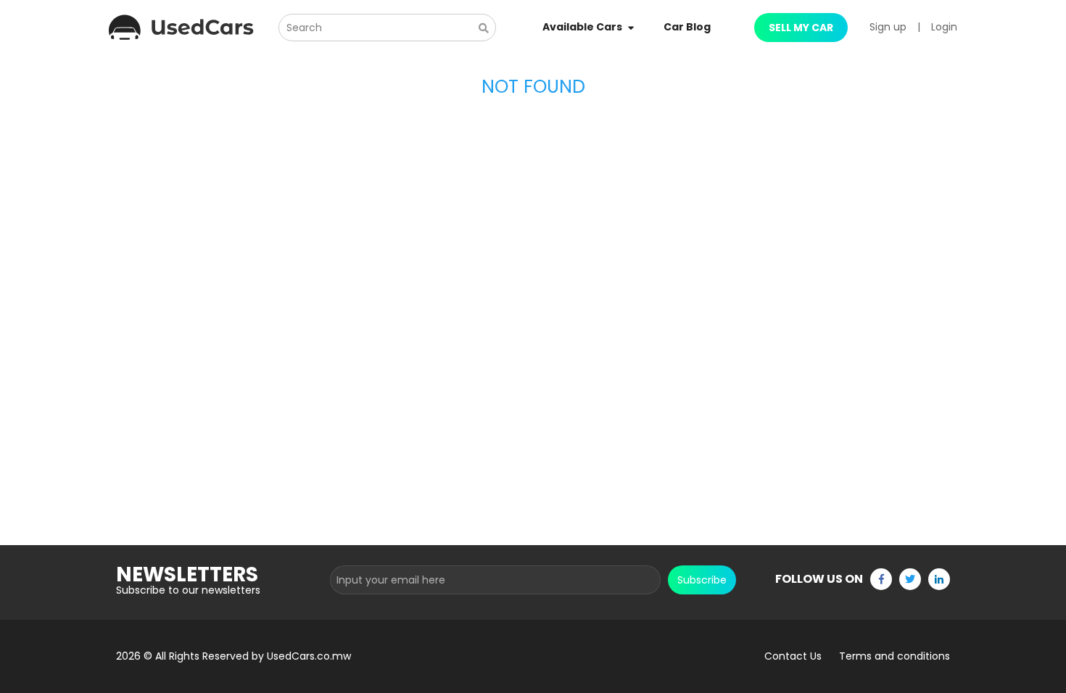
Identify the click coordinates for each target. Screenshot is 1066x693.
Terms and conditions (894, 656)
